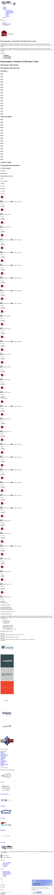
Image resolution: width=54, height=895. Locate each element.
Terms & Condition (7, 862)
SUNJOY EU (3, 760)
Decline (34, 892)
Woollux (2, 763)
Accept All (39, 892)
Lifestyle (7, 13)
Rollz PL (2, 752)
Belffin (2, 759)
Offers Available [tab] (7, 56)
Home (4, 6)
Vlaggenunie (3, 757)
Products (5, 8)
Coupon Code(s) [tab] (7, 58)
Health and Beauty (10, 11)
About (4, 17)
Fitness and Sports (9, 12)
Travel (7, 15)
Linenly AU (3, 753)
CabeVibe (3, 758)
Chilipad (2, 765)
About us (5, 866)
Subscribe (3, 893)
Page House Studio (4, 764)
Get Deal (2, 206)
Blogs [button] (4, 9)
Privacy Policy (6, 863)
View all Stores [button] (4, 749)
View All (8, 16)
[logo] (7, 4)
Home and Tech (9, 10)
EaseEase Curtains (4, 754)
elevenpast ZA (4, 761)
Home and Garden (7, 23)
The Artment (3, 756)
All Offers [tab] (6, 55)
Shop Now (3, 53)
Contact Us (5, 865)
